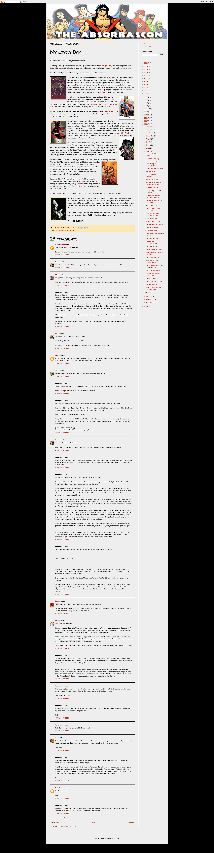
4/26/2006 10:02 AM (62, 255)
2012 (146, 106)
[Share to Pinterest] (87, 228)
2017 (146, 90)
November (150, 130)
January (149, 302)
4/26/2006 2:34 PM (62, 363)
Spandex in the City (152, 159)
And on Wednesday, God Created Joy (154, 266)
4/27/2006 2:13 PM (62, 679)
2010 (146, 112)
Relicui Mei (147, 46)
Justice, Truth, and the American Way (153, 288)
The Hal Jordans (151, 284)
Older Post (130, 822)
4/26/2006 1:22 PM (62, 326)
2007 (146, 121)
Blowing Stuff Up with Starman (152, 209)
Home (93, 822)
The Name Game (151, 238)
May (147, 148)
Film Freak (125, 133)
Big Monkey (107, 66)
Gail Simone (59, 788)
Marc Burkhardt (61, 244)
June (148, 145)
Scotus (58, 601)
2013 (146, 103)
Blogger (116, 838)
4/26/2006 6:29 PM (62, 450)
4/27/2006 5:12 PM (62, 698)
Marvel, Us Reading (152, 180)
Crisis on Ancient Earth (153, 218)
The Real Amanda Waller (154, 224)
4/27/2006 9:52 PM (62, 750)
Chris (57, 275)
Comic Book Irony (151, 230)
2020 (146, 81)
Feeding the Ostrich (152, 227)
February (149, 299)
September (150, 136)
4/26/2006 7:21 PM (62, 594)
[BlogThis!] (80, 228)
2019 (146, 84)
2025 (146, 66)
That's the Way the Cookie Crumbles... (153, 214)
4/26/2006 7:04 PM (62, 540)
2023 (146, 72)
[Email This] (78, 228)
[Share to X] (82, 228)
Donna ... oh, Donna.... (153, 221)
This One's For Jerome (153, 281)
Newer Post (55, 822)
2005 (146, 306)
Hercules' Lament (151, 188)
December (150, 127)
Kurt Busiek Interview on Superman (154, 201)
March (148, 296)
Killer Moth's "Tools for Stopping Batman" (153, 196)
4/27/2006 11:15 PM (62, 781)
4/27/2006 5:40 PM (62, 718)
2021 (146, 78)
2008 (146, 118)
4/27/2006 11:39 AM (62, 648)
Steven (57, 621)
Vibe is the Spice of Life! (153, 249)
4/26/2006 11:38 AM (62, 285)
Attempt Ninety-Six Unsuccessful (151, 261)
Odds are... (149, 292)
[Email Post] (74, 227)
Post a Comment (59, 818)
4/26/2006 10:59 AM (62, 268)
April (147, 151)
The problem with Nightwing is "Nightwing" (151, 164)
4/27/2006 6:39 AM (62, 613)
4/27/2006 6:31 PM (62, 731)
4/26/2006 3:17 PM (62, 394)
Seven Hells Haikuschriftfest (151, 242)
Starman (72, 230)
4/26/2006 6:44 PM (62, 467)
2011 (146, 109)
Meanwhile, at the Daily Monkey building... (153, 183)
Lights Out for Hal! (151, 205)
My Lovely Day (150, 172)
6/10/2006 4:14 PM (62, 813)
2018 (146, 87)
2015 (146, 97)
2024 (146, 69)
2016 (146, 93)
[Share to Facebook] (85, 228)
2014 (146, 100)
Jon (56, 738)
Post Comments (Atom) (68, 826)
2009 (146, 115)
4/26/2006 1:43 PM (62, 348)
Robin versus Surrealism (154, 168)
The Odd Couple (151, 246)
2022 (146, 75)
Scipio (57, 262)
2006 (146, 124)
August (148, 139)
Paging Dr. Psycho (151, 278)
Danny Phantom (110, 111)
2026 (146, 63)
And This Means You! (152, 257)
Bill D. (57, 355)
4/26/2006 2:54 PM (62, 376)
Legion (67, 230)
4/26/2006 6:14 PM (62, 433)
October (149, 133)
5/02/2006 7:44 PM (62, 798)
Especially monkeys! (152, 270)
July (147, 142)
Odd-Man (80, 184)
